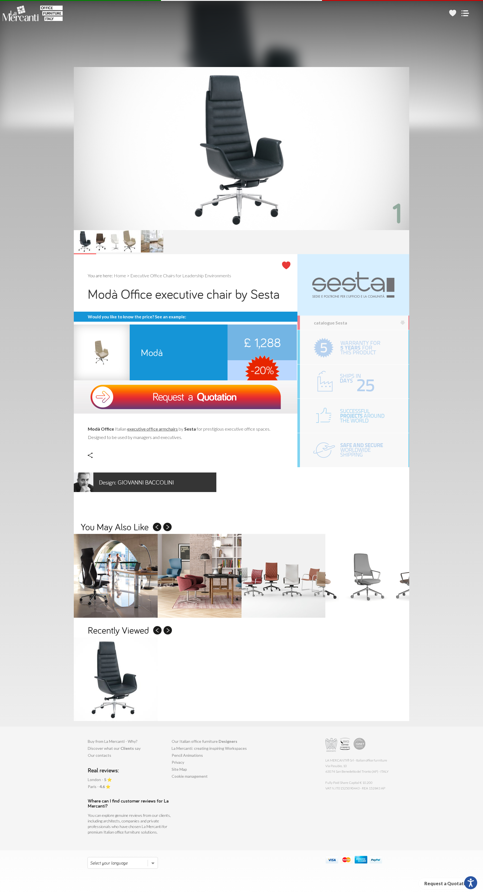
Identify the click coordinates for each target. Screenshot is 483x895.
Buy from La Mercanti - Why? (113, 741)
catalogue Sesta (330, 322)
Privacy (178, 762)
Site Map (179, 769)
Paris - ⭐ (99, 786)
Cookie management (190, 776)
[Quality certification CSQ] (345, 745)
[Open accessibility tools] (470, 882)
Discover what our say (114, 748)
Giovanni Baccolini (136, 482)
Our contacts (99, 755)
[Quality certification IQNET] (359, 745)
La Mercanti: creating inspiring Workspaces (209, 748)
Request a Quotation (447, 883)
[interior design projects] (354, 416)
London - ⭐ (100, 779)
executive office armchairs (152, 428)
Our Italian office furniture (204, 741)
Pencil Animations (187, 755)
